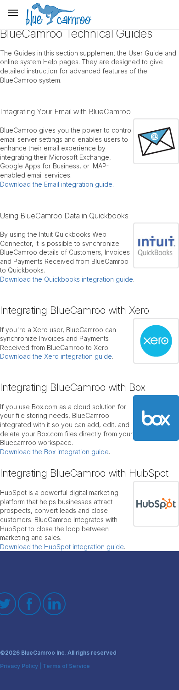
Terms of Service (66, 666)
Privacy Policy (19, 666)
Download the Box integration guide (54, 452)
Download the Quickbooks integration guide (66, 279)
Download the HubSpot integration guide (62, 547)
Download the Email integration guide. (57, 184)
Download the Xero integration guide (56, 356)
